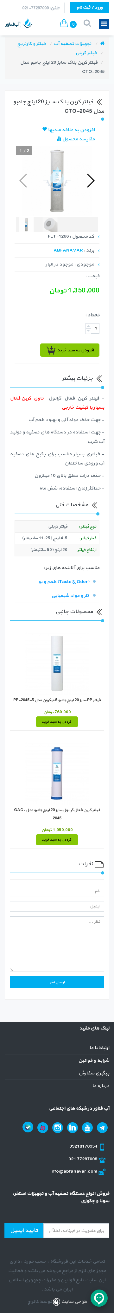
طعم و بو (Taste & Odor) (63, 582)
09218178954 (83, 1146)
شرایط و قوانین (93, 1060)
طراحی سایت (73, 1301)
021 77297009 (83, 1159)
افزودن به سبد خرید (57, 722)
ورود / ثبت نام (90, 7)
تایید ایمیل (24, 1230)
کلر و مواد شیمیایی (70, 595)
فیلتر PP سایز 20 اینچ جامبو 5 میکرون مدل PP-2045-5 (57, 700)
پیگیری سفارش (94, 1073)
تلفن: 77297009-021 (40, 8)
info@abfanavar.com (74, 1171)
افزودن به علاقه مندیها (71, 130)
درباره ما (100, 1086)
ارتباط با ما (99, 1048)
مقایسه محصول (78, 139)
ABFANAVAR (68, 250)
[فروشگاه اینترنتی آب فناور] (102, 44)
